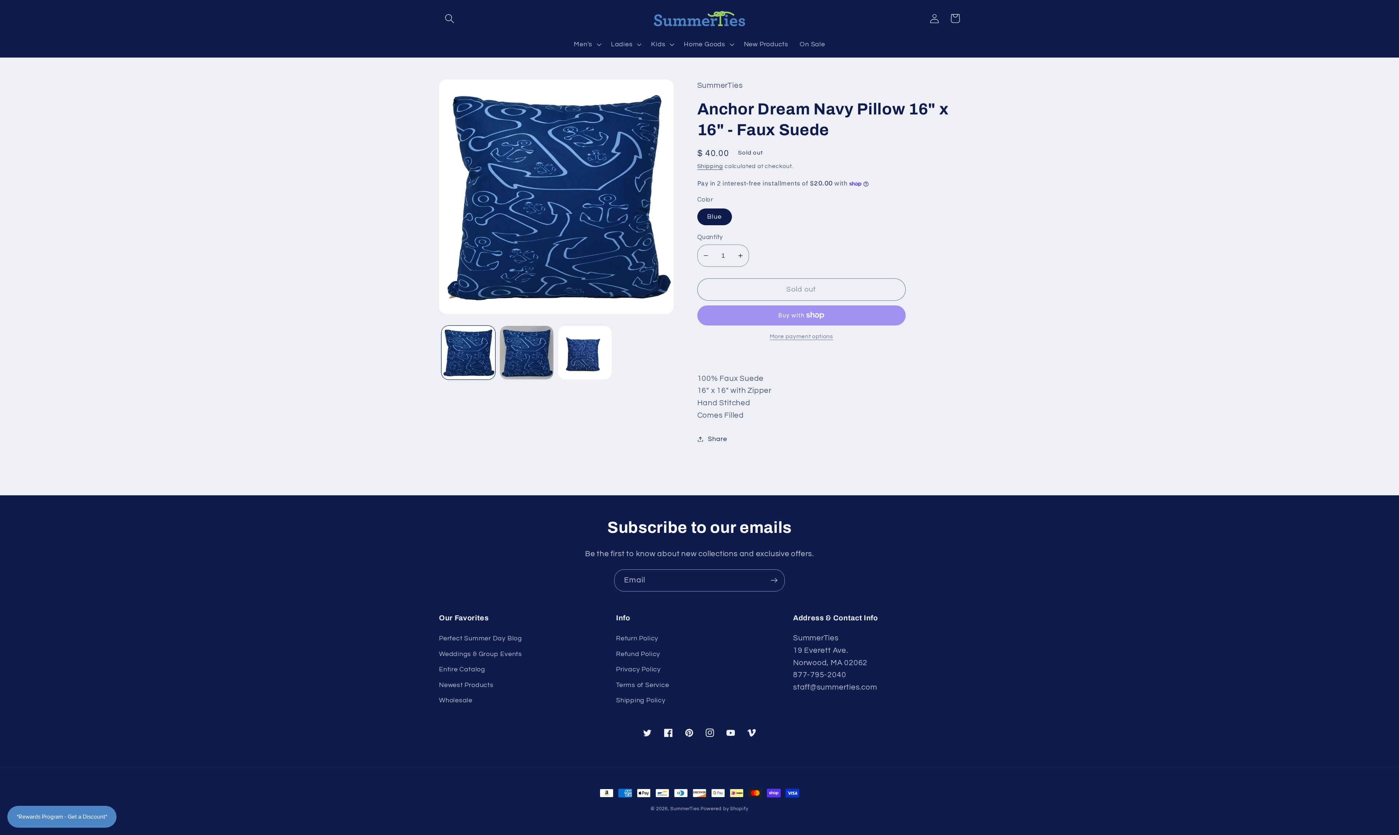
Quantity (710, 237)
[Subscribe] (774, 580)
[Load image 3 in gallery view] (585, 352)
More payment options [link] (801, 336)
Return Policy (637, 638)
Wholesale (456, 700)
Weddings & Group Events (480, 654)
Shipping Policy (641, 700)
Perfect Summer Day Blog (480, 638)
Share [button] (717, 439)
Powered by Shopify (724, 808)
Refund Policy (638, 654)
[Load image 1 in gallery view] (468, 352)
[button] (449, 18)
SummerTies (684, 808)
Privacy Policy (638, 669)
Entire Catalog (462, 669)
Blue (714, 216)
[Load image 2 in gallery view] (526, 352)
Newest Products (466, 685)
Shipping (710, 166)
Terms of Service (642, 685)
